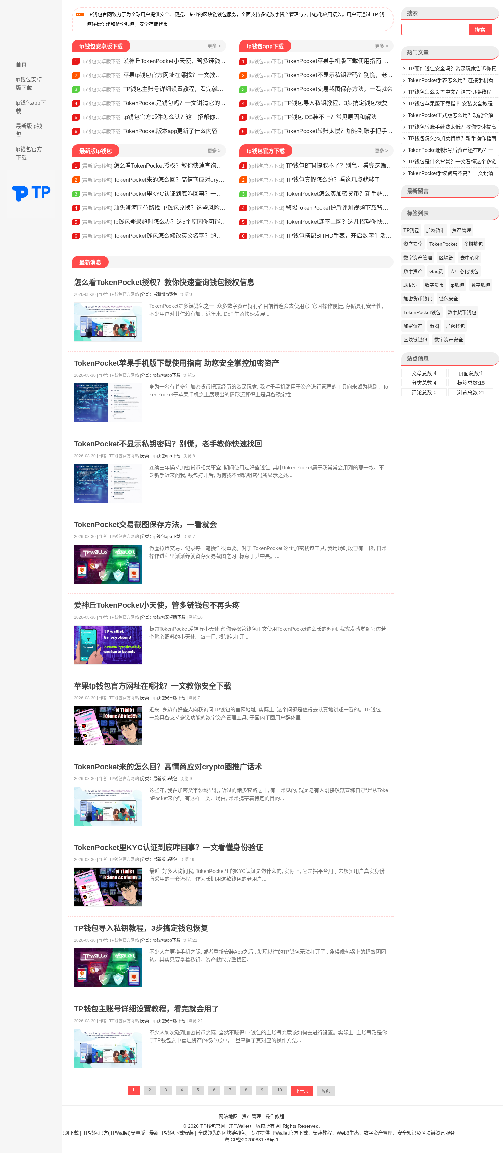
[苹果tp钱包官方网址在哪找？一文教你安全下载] (108, 725)
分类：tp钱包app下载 (160, 375)
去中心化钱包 (464, 271)
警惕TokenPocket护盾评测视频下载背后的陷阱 (318, 208)
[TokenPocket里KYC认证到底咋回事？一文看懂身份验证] (108, 887)
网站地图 (228, 1116)
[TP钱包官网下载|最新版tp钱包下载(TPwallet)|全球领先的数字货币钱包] (31, 28)
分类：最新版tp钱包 (159, 294)
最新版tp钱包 (29, 130)
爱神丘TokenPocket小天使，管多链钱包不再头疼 (150, 61)
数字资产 (413, 271)
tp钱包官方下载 (29, 153)
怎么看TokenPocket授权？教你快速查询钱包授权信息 (150, 165)
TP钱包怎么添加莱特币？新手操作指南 (452, 138)
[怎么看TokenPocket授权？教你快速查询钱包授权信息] (108, 322)
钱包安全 (448, 298)
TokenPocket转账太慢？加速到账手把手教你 (318, 131)
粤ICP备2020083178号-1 (251, 1139)
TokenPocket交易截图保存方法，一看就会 (317, 89)
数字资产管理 (417, 257)
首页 (21, 64)
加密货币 (435, 230)
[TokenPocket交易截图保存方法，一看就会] (108, 564)
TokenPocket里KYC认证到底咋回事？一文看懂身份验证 (150, 194)
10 (279, 1090)
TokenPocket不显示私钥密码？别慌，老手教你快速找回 (318, 75)
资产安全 (413, 244)
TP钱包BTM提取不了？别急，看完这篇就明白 (318, 165)
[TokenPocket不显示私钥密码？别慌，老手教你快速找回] (108, 483)
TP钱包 (411, 230)
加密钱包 (455, 326)
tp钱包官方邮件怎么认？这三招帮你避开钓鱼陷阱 (150, 117)
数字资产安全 (448, 339)
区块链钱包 (415, 339)
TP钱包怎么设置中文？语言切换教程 (449, 92)
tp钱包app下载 (31, 107)
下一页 (302, 1091)
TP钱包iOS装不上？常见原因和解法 (309, 117)
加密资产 (413, 326)
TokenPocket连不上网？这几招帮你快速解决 (318, 222)
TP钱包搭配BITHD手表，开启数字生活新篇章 (318, 236)
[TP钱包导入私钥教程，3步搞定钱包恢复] (108, 967)
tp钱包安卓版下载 (29, 84)
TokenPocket (443, 244)
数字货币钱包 (462, 312)
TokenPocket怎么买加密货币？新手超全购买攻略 (318, 194)
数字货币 (434, 285)
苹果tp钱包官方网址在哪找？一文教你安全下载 (150, 75)
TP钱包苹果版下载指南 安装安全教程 (450, 103)
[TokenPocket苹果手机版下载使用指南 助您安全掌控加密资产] (108, 402)
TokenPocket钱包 (422, 312)
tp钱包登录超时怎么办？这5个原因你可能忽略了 (150, 222)
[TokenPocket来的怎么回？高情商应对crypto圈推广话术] (108, 806)
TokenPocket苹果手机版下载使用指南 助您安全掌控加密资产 (318, 61)
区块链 (446, 257)
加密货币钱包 (417, 298)
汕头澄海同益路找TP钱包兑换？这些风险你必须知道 (150, 208)
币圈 (434, 326)
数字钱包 (480, 285)
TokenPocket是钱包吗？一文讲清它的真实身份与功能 (150, 103)
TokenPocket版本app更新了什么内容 (146, 131)
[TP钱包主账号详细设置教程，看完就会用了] (108, 1048)
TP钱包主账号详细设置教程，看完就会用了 (150, 89)
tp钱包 (457, 285)
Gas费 (436, 271)
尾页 (326, 1091)
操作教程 (274, 1116)
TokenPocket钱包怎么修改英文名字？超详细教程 (150, 236)
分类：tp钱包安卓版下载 (163, 617)
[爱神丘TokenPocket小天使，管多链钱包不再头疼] (108, 645)
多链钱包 (473, 244)
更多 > (214, 46)
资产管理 (461, 230)
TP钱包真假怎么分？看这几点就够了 (311, 179)
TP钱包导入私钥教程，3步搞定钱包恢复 (315, 103)
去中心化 (469, 257)
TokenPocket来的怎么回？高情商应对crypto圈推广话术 (150, 179)
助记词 (410, 285)
